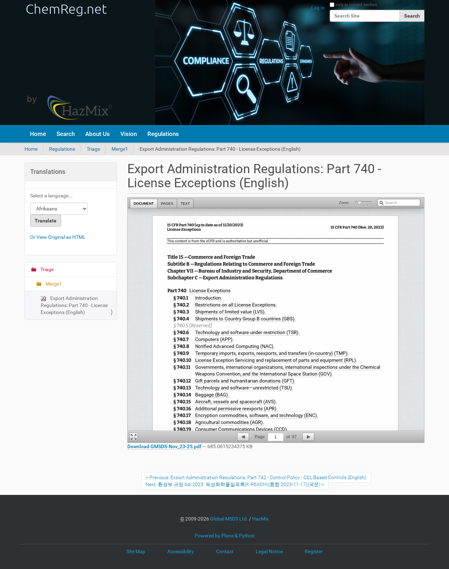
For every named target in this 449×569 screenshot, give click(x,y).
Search (65, 133)
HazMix (260, 519)
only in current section (356, 4)
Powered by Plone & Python (225, 535)
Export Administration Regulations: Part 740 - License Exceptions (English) (74, 305)
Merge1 (120, 149)
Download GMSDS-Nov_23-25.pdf (164, 446)
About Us (97, 133)
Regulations (163, 133)
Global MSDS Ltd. (229, 519)
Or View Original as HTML (58, 237)
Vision (128, 133)
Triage (93, 149)
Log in (318, 8)
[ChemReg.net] (68, 62)
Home (38, 133)
